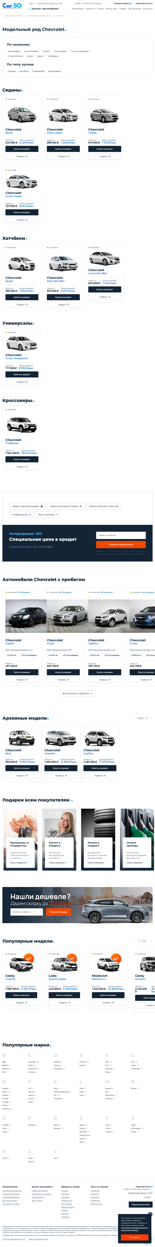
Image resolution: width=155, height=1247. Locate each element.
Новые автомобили (40, 1191)
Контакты (148, 9)
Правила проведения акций (38, 1239)
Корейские (95, 1200)
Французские (96, 1204)
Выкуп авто (111, 9)
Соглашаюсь (134, 1237)
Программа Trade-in (11, 1204)
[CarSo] (13, 6)
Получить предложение (121, 544)
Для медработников (11, 1197)
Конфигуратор (38, 1197)
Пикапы (64, 1210)
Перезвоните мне (141, 1204)
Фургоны (65, 1214)
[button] (134, 718)
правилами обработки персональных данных (129, 554)
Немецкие (95, 1197)
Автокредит (78, 9)
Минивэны (65, 1217)
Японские (95, 1194)
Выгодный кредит (9, 1200)
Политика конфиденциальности (13, 1239)
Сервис (123, 9)
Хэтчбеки (24, 71)
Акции (100, 9)
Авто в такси (37, 1200)
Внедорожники (67, 1207)
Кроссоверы (54, 71)
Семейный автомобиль (12, 1191)
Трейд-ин (90, 9)
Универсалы (38, 71)
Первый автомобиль (11, 1194)
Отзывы (147, 1197)
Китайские (95, 1191)
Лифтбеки (65, 1197)
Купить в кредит (22, 149)
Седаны (12, 71)
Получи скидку (58, 912)
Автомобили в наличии (41, 1194)
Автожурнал (134, 9)
